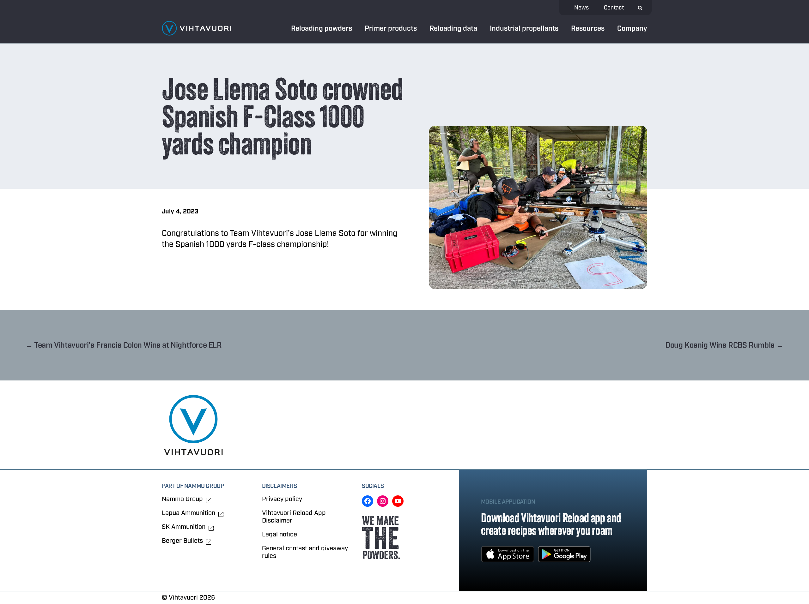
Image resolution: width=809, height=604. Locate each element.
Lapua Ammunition (188, 513)
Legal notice (279, 534)
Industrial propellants (524, 28)
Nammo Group (182, 499)
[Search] (640, 7)
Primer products (391, 28)
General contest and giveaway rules (305, 552)
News (581, 7)
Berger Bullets (182, 541)
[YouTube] (398, 501)
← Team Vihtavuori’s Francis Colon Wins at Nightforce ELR (123, 345)
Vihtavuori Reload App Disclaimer (294, 516)
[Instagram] (382, 501)
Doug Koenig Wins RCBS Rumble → (724, 345)
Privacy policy (282, 499)
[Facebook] (367, 501)
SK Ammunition (183, 527)
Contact (614, 7)
